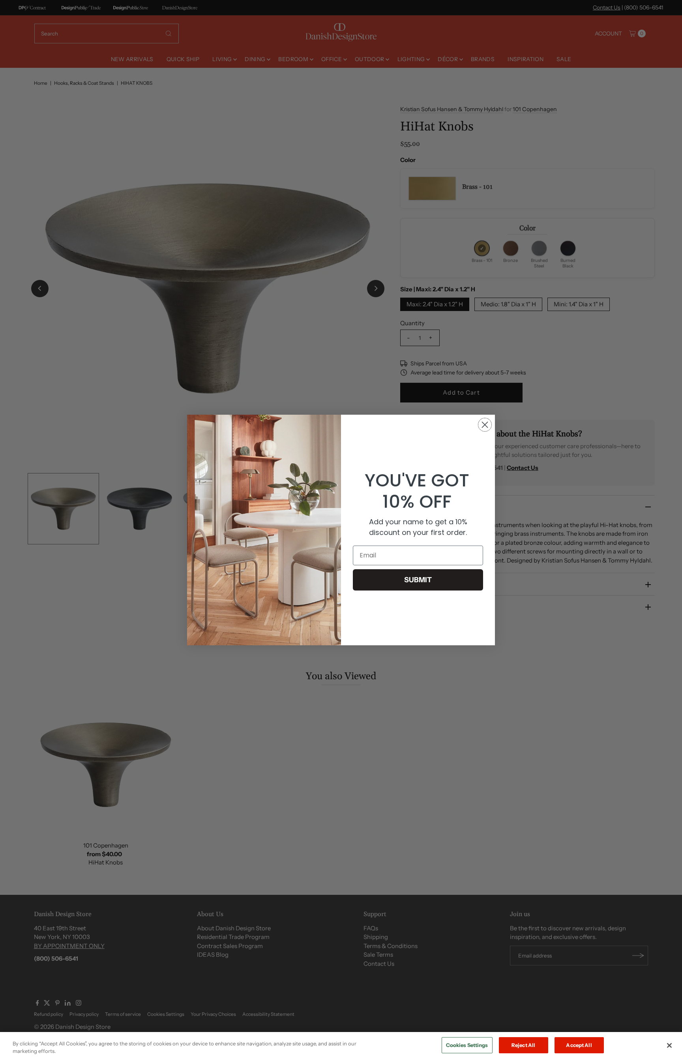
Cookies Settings (467, 1045)
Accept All (579, 1045)
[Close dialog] (485, 425)
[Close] (669, 1045)
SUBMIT (418, 580)
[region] (341, 1046)
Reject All (523, 1045)
